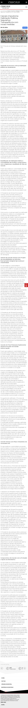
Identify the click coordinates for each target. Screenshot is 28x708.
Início (2, 10)
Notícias (5, 10)
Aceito (2, 704)
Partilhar (25, 27)
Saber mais (3, 702)
